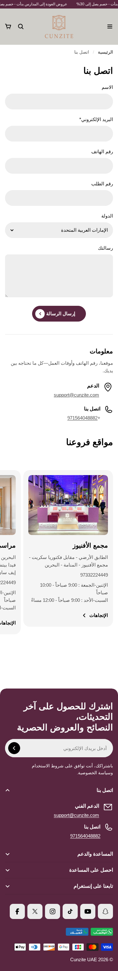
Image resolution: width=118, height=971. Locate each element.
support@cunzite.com (76, 815)
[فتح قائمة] (110, 26)
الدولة (107, 215)
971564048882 (82, 418)
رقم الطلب (102, 183)
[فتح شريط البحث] (20, 26)
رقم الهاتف (102, 151)
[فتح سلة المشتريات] (8, 26)
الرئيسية (105, 52)
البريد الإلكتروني (96, 119)
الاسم (107, 87)
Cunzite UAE (83, 959)
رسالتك (105, 248)
